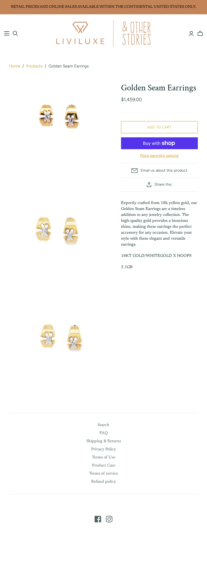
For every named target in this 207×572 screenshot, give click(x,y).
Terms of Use (103, 457)
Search (103, 425)
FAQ (103, 433)
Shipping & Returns (103, 441)
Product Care (103, 466)
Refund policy (103, 482)
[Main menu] (6, 33)
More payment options (159, 155)
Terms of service (103, 474)
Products (34, 66)
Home (14, 66)
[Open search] (15, 33)
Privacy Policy (103, 449)
